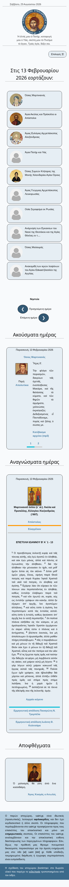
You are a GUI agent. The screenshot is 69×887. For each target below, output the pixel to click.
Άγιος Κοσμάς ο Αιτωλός (42, 794)
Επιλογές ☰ (57, 54)
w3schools (34, 871)
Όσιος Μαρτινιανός (34, 357)
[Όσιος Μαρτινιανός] (22, 369)
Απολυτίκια (22, 385)
